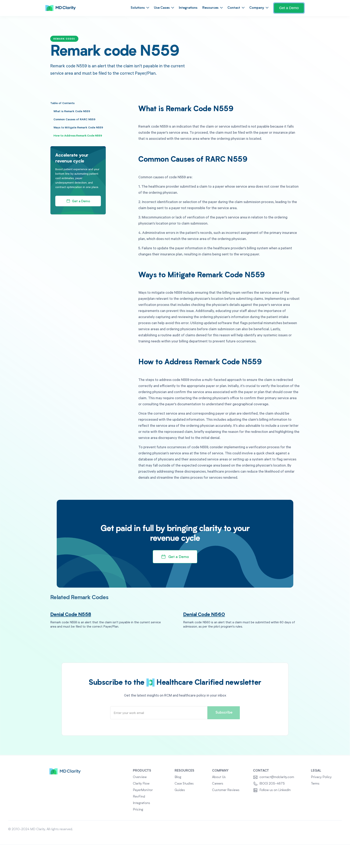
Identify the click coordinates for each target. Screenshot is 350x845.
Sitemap (336, 829)
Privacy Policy (321, 777)
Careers (217, 783)
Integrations (188, 8)
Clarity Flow (141, 783)
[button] (140, 8)
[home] (60, 8)
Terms (315, 783)
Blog (178, 777)
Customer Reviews (225, 790)
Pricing (138, 809)
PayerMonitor (143, 790)
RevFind (139, 796)
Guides (180, 790)
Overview (140, 777)
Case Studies (184, 783)
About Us (219, 777)
